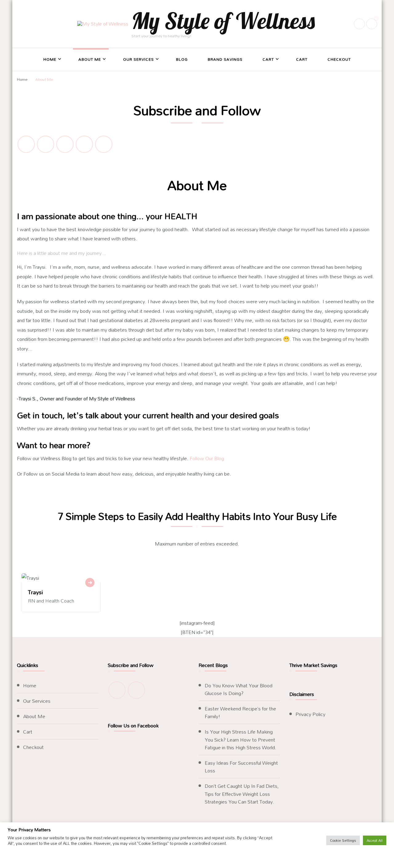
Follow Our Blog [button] (206, 458)
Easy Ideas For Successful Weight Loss (241, 766)
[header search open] (359, 23)
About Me (89, 59)
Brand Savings (225, 59)
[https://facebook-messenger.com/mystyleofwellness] (65, 144)
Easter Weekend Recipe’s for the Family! (240, 712)
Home (49, 59)
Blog (182, 59)
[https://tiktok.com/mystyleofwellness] (84, 144)
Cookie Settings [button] (343, 840)
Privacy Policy (310, 714)
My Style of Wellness (223, 20)
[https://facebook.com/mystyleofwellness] (45, 144)
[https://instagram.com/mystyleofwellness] (26, 144)
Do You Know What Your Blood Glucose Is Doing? (238, 689)
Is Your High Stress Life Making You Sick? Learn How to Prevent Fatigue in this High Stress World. (240, 739)
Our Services (138, 59)
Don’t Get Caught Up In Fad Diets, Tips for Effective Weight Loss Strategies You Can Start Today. (242, 793)
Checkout (339, 59)
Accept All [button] (375, 840)
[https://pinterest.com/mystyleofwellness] (103, 144)
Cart (268, 59)
